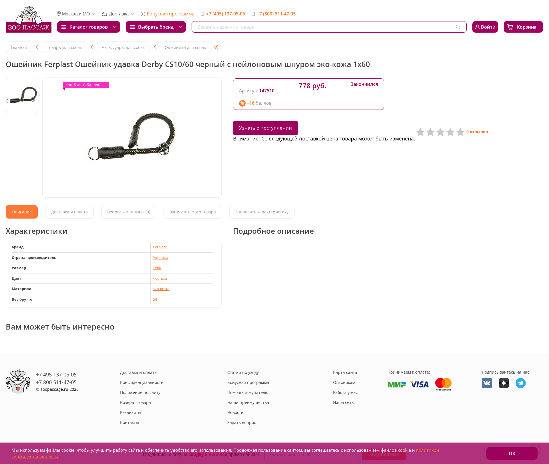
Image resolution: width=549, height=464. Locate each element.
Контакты (129, 422)
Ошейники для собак (185, 47)
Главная (19, 47)
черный (160, 278)
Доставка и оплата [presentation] (69, 212)
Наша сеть (343, 402)
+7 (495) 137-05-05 (225, 14)
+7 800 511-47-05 (56, 382)
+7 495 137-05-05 (56, 374)
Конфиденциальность (141, 382)
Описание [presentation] (22, 212)
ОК (512, 453)
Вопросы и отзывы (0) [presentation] (128, 212)
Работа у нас (345, 392)
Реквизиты (130, 412)
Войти (488, 27)
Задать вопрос (241, 422)
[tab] (22, 212)
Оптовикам (344, 382)
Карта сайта (345, 372)
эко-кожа (161, 288)
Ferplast (160, 246)
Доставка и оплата (138, 372)
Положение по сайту (140, 392)
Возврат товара (135, 402)
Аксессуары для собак (123, 47)
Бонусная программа (170, 14)
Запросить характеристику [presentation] (262, 212)
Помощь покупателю (247, 392)
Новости (235, 412)
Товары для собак (64, 47)
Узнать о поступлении (265, 127)
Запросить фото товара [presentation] (193, 212)
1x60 (157, 267)
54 (155, 299)
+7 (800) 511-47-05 (276, 14)
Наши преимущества (248, 402)
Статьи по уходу (243, 372)
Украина (160, 257)
